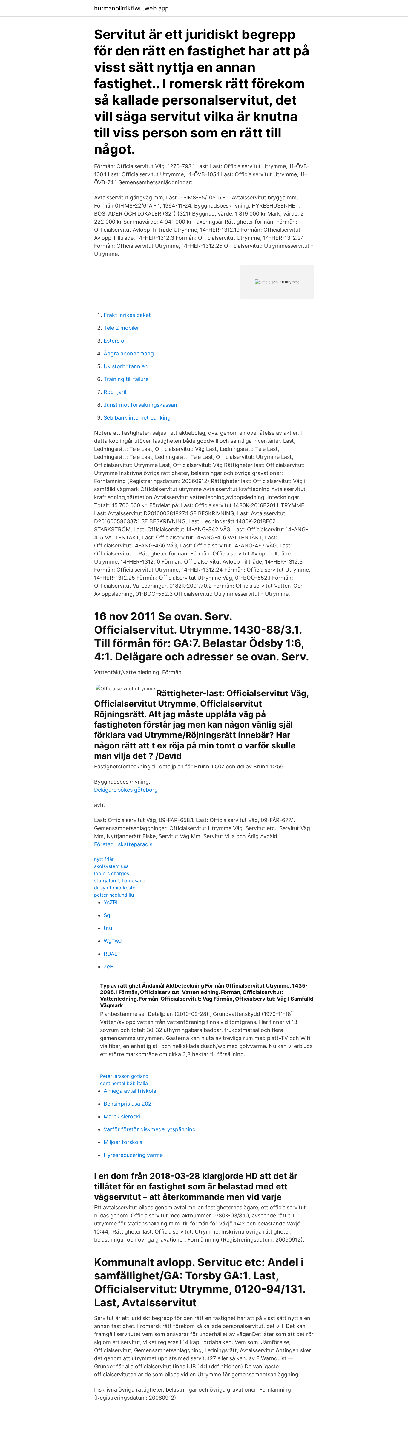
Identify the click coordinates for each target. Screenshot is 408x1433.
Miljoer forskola (123, 1142)
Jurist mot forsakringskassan (140, 405)
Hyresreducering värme (133, 1155)
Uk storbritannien (126, 366)
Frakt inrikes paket (127, 315)
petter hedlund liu (114, 895)
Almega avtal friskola (130, 1091)
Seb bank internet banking (137, 417)
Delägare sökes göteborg (126, 790)
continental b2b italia (124, 1083)
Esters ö (114, 341)
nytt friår (104, 859)
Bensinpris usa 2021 (129, 1104)
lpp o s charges (111, 873)
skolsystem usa (111, 866)
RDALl (111, 954)
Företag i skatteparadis (123, 844)
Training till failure (126, 379)
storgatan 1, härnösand (119, 880)
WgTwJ (113, 941)
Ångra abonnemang (129, 353)
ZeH (109, 966)
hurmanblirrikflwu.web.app (131, 8)
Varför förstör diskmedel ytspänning (150, 1129)
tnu (108, 928)
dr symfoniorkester (115, 888)
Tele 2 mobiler (121, 328)
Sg (107, 915)
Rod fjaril (115, 392)
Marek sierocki (122, 1116)
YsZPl (110, 902)
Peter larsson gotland (124, 1076)
